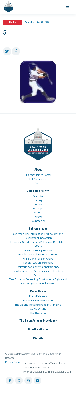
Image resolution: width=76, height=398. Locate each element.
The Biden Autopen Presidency (38, 320)
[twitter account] (19, 380)
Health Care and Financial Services (38, 254)
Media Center (38, 291)
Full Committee (38, 179)
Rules (38, 183)
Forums (38, 216)
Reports (38, 212)
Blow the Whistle (38, 329)
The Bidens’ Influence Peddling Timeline (38, 304)
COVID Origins (38, 308)
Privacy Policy (12, 362)
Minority (38, 338)
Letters (38, 204)
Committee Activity (38, 190)
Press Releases (38, 296)
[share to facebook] (16, 51)
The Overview (38, 313)
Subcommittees (38, 228)
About (38, 169)
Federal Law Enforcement (38, 262)
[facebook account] (10, 380)
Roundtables (38, 221)
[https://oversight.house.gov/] (6, 7)
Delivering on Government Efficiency (38, 266)
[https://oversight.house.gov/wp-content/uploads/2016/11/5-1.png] (38, 81)
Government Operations (38, 250)
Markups (38, 208)
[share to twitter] (7, 51)
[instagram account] (28, 380)
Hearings (38, 200)
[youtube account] (37, 380)
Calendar (38, 196)
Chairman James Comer (38, 175)
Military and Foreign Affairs (38, 258)
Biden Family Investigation (38, 300)
